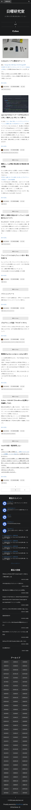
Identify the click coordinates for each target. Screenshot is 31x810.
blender (4, 244)
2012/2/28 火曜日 (15, 480)
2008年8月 (15, 784)
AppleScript (5, 152)
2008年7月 (25, 784)
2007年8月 (6, 792)
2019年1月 (25, 665)
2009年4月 (25, 772)
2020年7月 (6, 665)
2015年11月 (24, 697)
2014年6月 (25, 713)
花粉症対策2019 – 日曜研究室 (11, 535)
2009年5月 (15, 772)
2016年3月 (15, 693)
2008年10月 (24, 780)
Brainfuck (5, 342)
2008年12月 (6, 780)
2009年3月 (6, 776)
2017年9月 (6, 677)
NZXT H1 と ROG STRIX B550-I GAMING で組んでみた (15, 609)
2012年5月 (25, 741)
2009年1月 (25, 776)
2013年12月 (24, 717)
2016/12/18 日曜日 (15, 86)
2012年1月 (6, 749)
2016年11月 (15, 689)
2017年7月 (25, 677)
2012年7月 (6, 741)
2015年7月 (25, 701)
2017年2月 (15, 685)
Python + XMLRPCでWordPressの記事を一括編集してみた (15, 402)
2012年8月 (25, 737)
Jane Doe (9, 522)
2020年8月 (25, 661)
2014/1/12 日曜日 (15, 241)
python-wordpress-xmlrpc (12, 389)
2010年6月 (6, 769)
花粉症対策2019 (6, 615)
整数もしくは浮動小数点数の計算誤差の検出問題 (15, 165)
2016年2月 (25, 693)
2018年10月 (15, 669)
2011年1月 (6, 761)
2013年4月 (15, 729)
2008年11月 (15, 780)
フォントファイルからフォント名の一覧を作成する (15, 257)
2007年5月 (25, 792)
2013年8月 (6, 725)
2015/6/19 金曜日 (15, 201)
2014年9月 (6, 713)
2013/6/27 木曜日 (15, 308)
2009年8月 (6, 772)
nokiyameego (10, 508)
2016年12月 (6, 689)
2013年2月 (6, 733)
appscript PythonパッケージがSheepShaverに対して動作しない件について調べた (15, 116)
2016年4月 (6, 693)
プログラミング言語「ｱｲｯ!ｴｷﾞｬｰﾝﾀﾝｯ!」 (14, 323)
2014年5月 (6, 717)
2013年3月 (25, 729)
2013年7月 (15, 725)
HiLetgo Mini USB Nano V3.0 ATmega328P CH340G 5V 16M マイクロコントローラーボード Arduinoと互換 (15, 67)
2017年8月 (15, 677)
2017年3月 (6, 685)
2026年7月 (6, 661)
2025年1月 (15, 661)
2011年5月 (25, 753)
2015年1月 (25, 709)
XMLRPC (13, 433)
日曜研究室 (7, 1)
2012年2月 (25, 745)
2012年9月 (15, 737)
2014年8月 (15, 713)
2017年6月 (6, 681)
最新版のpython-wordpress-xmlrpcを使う (14, 354)
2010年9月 (15, 765)
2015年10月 (6, 701)
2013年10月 (15, 721)
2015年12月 (15, 697)
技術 (23, 86)
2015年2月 (15, 709)
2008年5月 (6, 788)
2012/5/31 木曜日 (15, 386)
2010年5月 (15, 769)
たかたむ (9, 501)
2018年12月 (6, 669)
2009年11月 (24, 769)
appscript (10, 152)
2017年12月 (6, 673)
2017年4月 (25, 681)
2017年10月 (24, 673)
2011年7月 (6, 753)
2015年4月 (25, 705)
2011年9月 (25, 749)
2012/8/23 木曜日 (15, 339)
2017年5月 (15, 681)
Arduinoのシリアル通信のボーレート (13, 61)
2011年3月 (15, 757)
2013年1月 (15, 733)
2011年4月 (6, 757)
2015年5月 (15, 705)
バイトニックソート (7, 294)
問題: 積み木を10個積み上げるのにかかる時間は (13, 590)
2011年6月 (15, 753)
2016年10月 (24, 689)
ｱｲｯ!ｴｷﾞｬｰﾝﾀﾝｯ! (21, 342)
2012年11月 (6, 737)
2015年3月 (6, 709)
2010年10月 (6, 765)
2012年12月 (24, 733)
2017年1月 (25, 685)
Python (8, 89)
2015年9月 (15, 701)
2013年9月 (25, 721)
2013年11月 (6, 721)
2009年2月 (15, 776)
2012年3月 (15, 745)
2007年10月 (24, 788)
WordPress (19, 389)
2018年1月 (25, 669)
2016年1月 (6, 697)
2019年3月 (15, 665)
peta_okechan (6, 86)
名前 (8, 515)
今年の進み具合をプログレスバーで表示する (12, 583)
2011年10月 (15, 749)
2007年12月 (15, 788)
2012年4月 (6, 745)
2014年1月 (15, 717)
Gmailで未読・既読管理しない (11, 445)
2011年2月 (25, 757)
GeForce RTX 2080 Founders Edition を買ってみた (14, 641)
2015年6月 (6, 705)
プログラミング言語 (14, 342)
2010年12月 (15, 761)
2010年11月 (24, 761)
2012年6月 (15, 741)
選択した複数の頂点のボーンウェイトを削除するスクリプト (15, 216)
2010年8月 (25, 765)
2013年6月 (25, 725)
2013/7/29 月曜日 (15, 279)
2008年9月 (6, 784)
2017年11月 (15, 673)
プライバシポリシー (15, 563)
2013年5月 (6, 729)
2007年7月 (15, 792)
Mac (13, 152)
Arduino (5, 89)
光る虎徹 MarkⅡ (6, 647)
